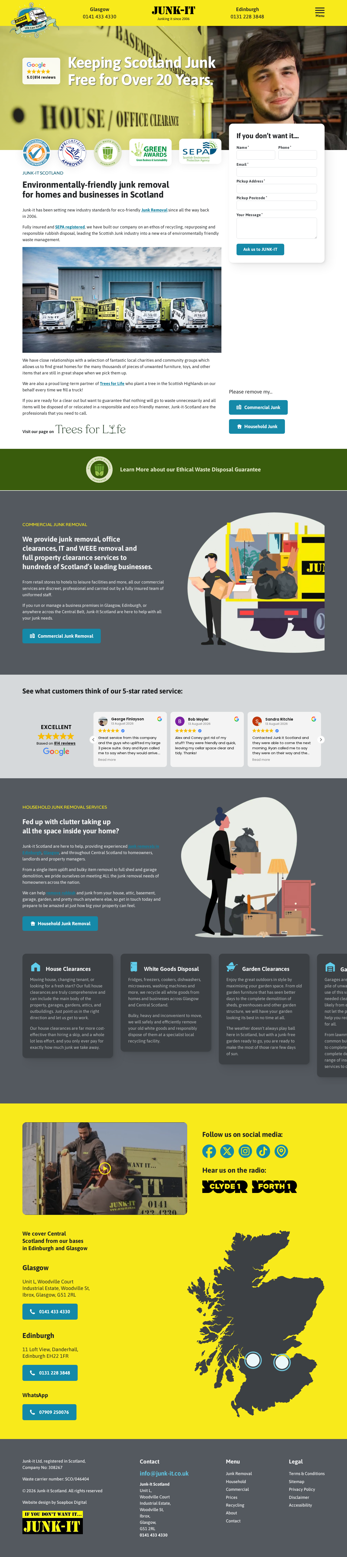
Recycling (235, 1505)
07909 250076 (54, 1412)
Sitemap (296, 1481)
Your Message (249, 215)
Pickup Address (250, 181)
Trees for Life (112, 383)
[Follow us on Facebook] (209, 1151)
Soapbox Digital (72, 1502)
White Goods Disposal (171, 969)
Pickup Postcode (251, 198)
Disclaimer (299, 1497)
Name (242, 147)
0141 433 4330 (99, 16)
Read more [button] (210, 760)
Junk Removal (154, 209)
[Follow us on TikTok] (263, 1151)
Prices (231, 1497)
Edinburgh (247, 9)
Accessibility (300, 1505)
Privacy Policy (302, 1489)
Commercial (237, 1489)
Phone (283, 147)
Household (236, 1481)
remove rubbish (61, 892)
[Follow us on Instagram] (245, 1151)
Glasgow (99, 9)
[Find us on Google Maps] (281, 1151)
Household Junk (260, 426)
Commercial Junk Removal (65, 636)
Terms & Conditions (307, 1473)
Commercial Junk (262, 407)
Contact (233, 1520)
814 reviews (65, 743)
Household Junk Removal (64, 923)
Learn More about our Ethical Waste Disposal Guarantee (190, 469)
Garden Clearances (265, 969)
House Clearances (68, 969)
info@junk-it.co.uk (164, 1473)
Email (242, 164)
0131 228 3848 (247, 16)
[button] (41, 71)
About (231, 1512)
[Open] (320, 10)
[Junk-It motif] (33, 21)
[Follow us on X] (227, 1151)
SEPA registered (70, 226)
